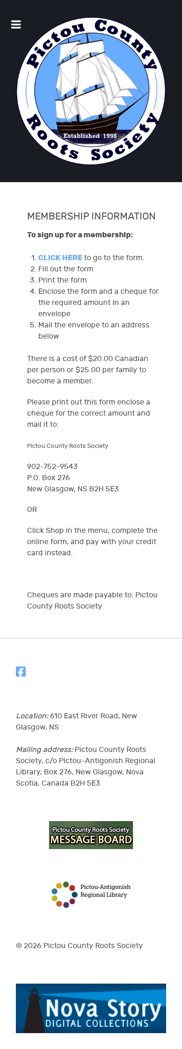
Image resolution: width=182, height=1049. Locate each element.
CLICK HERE (60, 257)
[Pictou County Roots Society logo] (91, 91)
